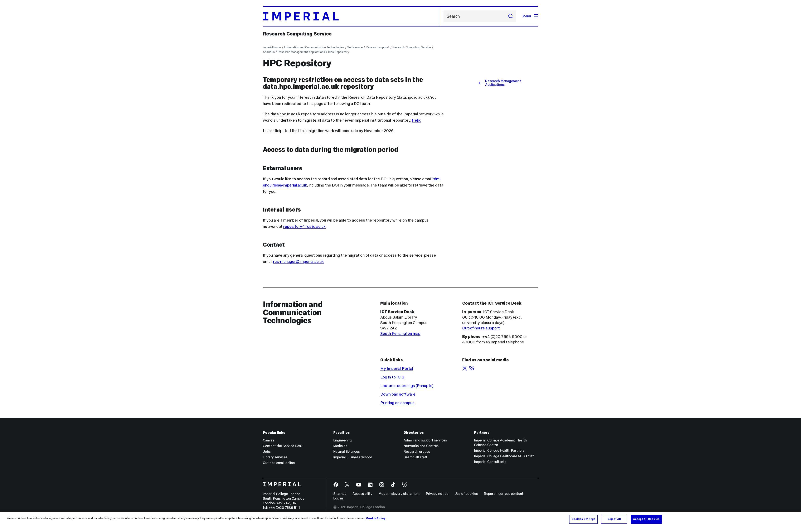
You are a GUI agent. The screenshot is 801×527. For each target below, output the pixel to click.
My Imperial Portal (396, 368)
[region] (400, 519)
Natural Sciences (346, 451)
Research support (377, 47)
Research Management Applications (301, 52)
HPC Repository (338, 52)
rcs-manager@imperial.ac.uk (298, 261)
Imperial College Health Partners (499, 450)
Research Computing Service (297, 34)
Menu (527, 16)
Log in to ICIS (392, 376)
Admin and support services (425, 440)
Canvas (268, 440)
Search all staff (415, 457)
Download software (398, 394)
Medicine (340, 446)
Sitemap (339, 494)
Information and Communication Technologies (314, 47)
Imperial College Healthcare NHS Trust (504, 456)
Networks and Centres (421, 446)
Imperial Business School (352, 457)
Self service (355, 47)
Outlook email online (279, 463)
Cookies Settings (583, 519)
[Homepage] (351, 16)
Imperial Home (272, 47)
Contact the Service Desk (282, 446)
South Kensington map (400, 333)
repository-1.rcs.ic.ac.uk (304, 226)
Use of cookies (466, 494)
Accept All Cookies (646, 519)
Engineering (342, 440)
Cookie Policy (375, 518)
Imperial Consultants (490, 462)
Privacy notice (437, 494)
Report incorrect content (503, 494)
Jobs (267, 451)
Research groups (417, 451)
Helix (416, 120)
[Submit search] (510, 16)
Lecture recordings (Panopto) (406, 385)
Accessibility (362, 494)
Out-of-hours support (481, 327)
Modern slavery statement (399, 494)
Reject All (614, 519)
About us (269, 52)
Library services (275, 457)
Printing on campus (397, 402)
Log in (338, 498)
